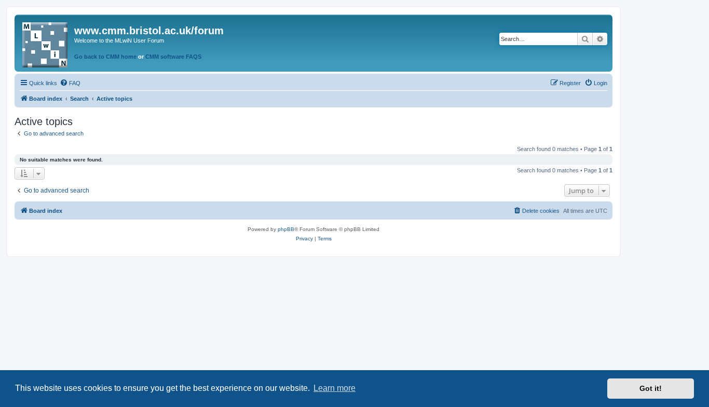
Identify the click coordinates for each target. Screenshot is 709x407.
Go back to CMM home (105, 56)
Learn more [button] (334, 388)
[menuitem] (70, 83)
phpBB (286, 229)
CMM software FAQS (173, 56)
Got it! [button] (650, 388)
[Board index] (45, 43)
